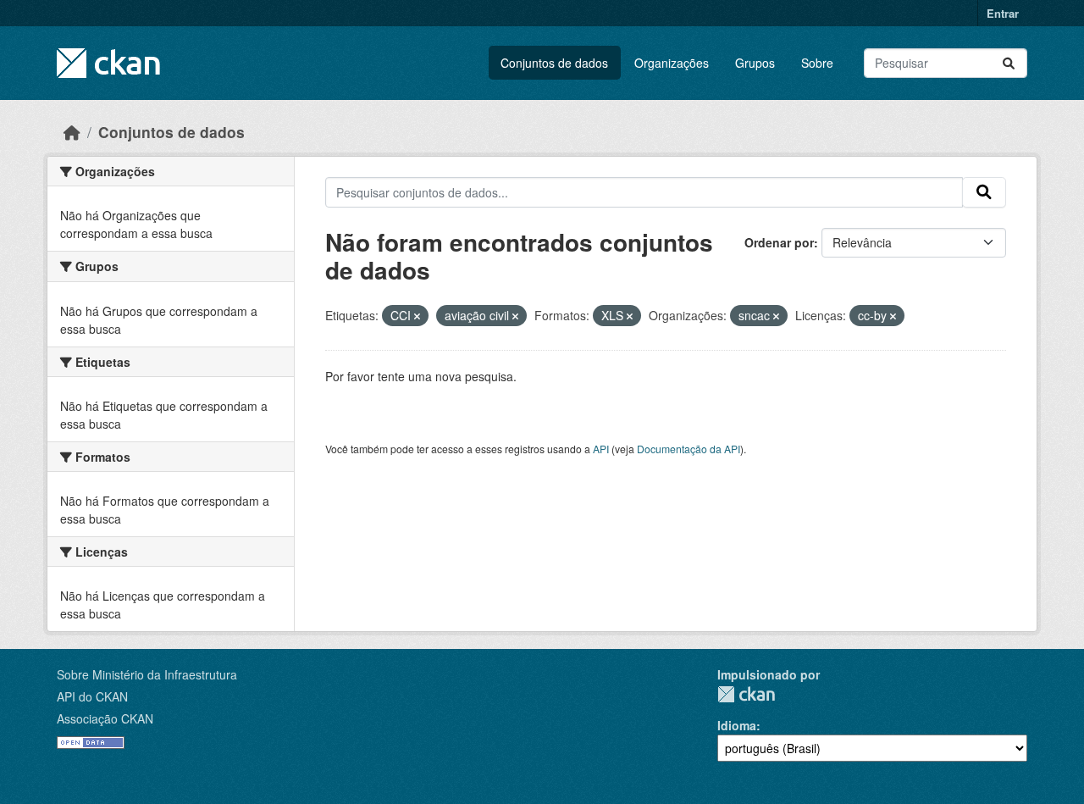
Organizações (671, 62)
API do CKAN (92, 696)
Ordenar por (779, 242)
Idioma (736, 725)
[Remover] (417, 316)
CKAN (746, 694)
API (601, 448)
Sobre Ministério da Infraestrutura (147, 674)
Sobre (817, 62)
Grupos (755, 62)
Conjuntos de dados (554, 62)
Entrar (1003, 13)
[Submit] (1009, 63)
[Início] (72, 131)
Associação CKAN (105, 718)
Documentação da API (688, 448)
